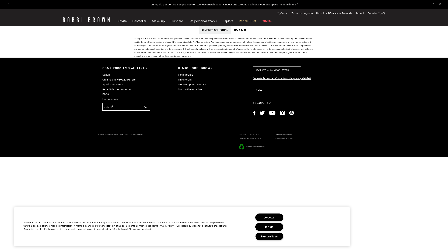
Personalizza (269, 236)
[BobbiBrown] (86, 19)
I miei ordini (185, 79)
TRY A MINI (240, 30)
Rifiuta (269, 226)
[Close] (439, 4)
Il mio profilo (185, 74)
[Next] (433, 4)
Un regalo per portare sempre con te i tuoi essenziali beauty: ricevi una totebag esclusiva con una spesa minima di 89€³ (224, 4)
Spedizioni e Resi (113, 84)
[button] (228, 21)
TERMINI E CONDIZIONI (283, 134)
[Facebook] (254, 113)
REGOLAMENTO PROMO (283, 138)
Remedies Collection (214, 30)
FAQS (105, 94)
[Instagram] (282, 113)
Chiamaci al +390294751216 (119, 79)
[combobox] (126, 107)
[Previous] (8, 4)
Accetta (269, 217)
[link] (376, 13)
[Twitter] (262, 113)
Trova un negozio (302, 13)
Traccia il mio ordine (190, 89)
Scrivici (106, 74)
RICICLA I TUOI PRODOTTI (255, 147)
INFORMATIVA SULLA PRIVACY (250, 138)
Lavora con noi (111, 99)
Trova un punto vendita (192, 84)
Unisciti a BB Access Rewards (334, 13)
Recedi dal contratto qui (116, 89)
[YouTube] (272, 113)
